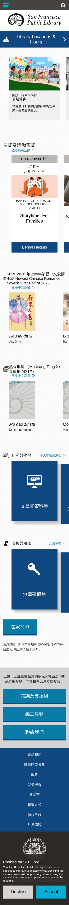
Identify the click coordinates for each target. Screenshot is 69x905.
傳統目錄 (34, 815)
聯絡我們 (34, 732)
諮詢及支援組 (34, 695)
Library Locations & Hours (36, 39)
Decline (18, 891)
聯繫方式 (34, 805)
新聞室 (34, 795)
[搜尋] (63, 5)
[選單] (6, 5)
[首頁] (34, 19)
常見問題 (34, 825)
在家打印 (20, 626)
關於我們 (34, 754)
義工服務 (34, 714)
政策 (34, 775)
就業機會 (34, 785)
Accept (51, 891)
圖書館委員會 (34, 764)
